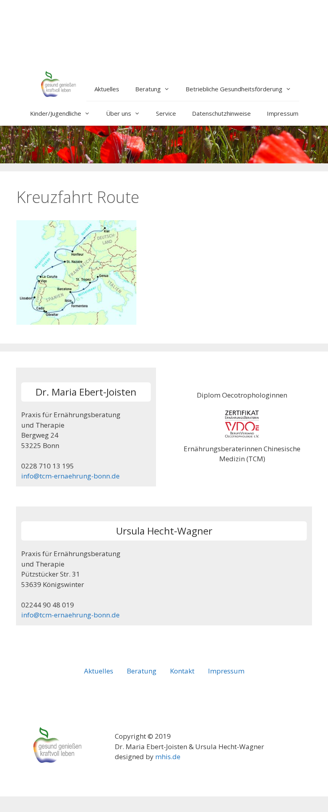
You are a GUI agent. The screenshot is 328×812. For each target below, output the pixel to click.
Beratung (148, 89)
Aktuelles (106, 89)
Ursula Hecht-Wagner (164, 530)
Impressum (282, 113)
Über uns (118, 113)
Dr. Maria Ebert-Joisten (86, 391)
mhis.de (167, 756)
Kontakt (182, 670)
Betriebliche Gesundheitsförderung (234, 89)
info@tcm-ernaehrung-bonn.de (70, 475)
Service (166, 113)
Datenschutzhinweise (221, 113)
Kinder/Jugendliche (55, 113)
